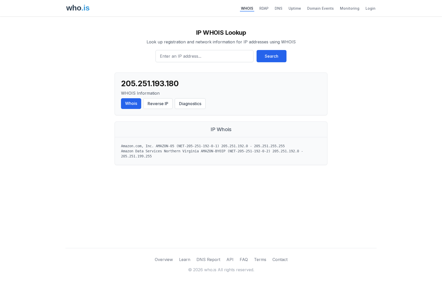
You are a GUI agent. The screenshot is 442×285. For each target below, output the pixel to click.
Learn (184, 259)
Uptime (295, 8)
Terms (260, 259)
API (230, 259)
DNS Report (208, 259)
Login (370, 8)
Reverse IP (158, 103)
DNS (278, 8)
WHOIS (247, 8)
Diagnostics (190, 103)
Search (271, 56)
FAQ (244, 259)
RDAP (264, 8)
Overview (164, 259)
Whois (131, 103)
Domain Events (320, 8)
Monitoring (349, 8)
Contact (280, 259)
